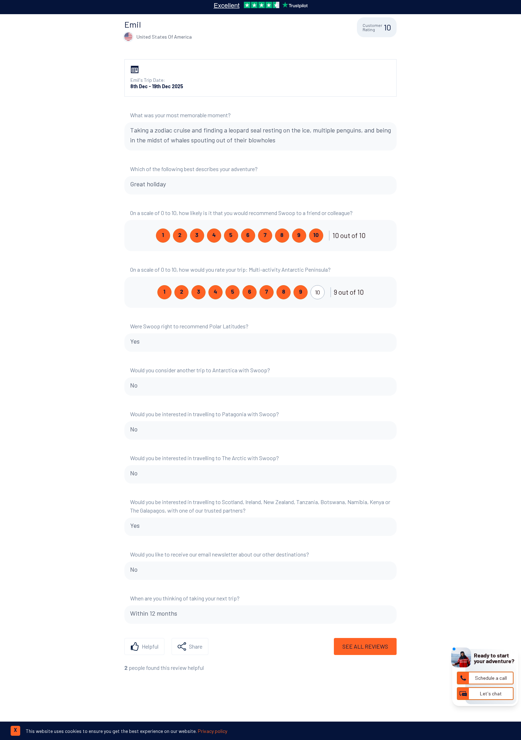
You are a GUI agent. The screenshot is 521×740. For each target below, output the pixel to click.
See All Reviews (365, 646)
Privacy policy (212, 731)
